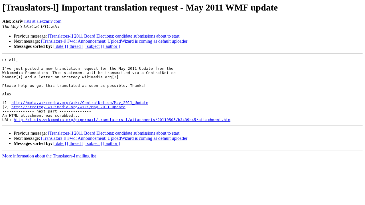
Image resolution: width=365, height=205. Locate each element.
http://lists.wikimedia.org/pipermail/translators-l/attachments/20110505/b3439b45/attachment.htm (122, 120)
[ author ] (111, 46)
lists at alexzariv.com (42, 21)
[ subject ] (93, 46)
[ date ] (59, 46)
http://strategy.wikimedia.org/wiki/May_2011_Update (68, 107)
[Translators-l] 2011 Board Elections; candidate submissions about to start (113, 36)
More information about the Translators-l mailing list (49, 155)
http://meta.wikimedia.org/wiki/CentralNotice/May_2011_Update (79, 103)
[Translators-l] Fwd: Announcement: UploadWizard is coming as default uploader (114, 41)
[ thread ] (75, 46)
